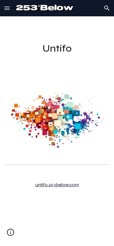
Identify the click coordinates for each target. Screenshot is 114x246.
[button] (7, 8)
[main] (57, 49)
